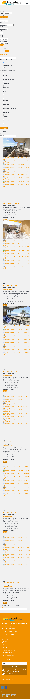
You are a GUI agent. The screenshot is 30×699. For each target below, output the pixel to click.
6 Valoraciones (7, 516)
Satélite (5, 92)
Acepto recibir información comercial (13, 674)
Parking (5, 100)
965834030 (8, 626)
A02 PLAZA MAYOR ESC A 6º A (11, 203)
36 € (8, 303)
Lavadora (6, 112)
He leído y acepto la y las (15, 670)
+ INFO (5, 219)
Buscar (2, 8)
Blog (3, 644)
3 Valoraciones (7, 375)
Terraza (5, 116)
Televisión (6, 83)
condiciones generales (13, 671)
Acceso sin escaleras (9, 121)
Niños (1, 31)
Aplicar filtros (4, 128)
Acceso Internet (7, 125)
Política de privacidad (8, 656)
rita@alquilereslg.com (11, 631)
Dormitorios (3, 41)
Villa (5, 67)
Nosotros (4, 641)
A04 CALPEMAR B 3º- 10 (10, 371)
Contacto (4, 643)
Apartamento (8, 65)
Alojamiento (5, 639)
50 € (8, 217)
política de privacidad (20, 670)
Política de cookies (7, 652)
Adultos (2, 27)
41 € (8, 600)
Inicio (3, 638)
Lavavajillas (6, 104)
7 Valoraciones (7, 586)
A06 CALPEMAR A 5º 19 (9, 512)
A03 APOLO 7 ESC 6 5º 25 (10, 285)
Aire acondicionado (8, 79)
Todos (6, 63)
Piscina (5, 75)
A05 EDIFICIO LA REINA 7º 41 (11, 442)
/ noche (12, 217)
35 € (8, 459)
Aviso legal (5, 654)
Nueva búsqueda (5, 54)
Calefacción (6, 96)
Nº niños (2, 37)
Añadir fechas (4, 17)
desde (5, 217)
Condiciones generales (8, 650)
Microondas (6, 87)
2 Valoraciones (7, 289)
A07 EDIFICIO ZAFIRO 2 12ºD (11, 583)
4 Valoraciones (7, 445)
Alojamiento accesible (9, 108)
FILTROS (2, 9)
